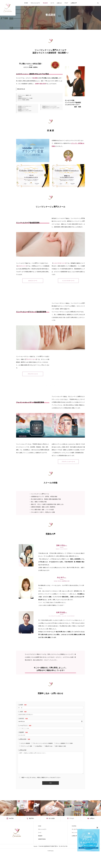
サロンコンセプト (35, 3)
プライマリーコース (31, 359)
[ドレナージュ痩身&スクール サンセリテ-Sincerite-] (8, 8)
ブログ (66, 3)
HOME (26, 3)
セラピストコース (22, 266)
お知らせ (59, 3)
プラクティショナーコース (68, 461)
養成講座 (45, 3)
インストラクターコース (59, 263)
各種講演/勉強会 (42, 839)
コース (52, 3)
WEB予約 (74, 826)
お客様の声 (74, 3)
